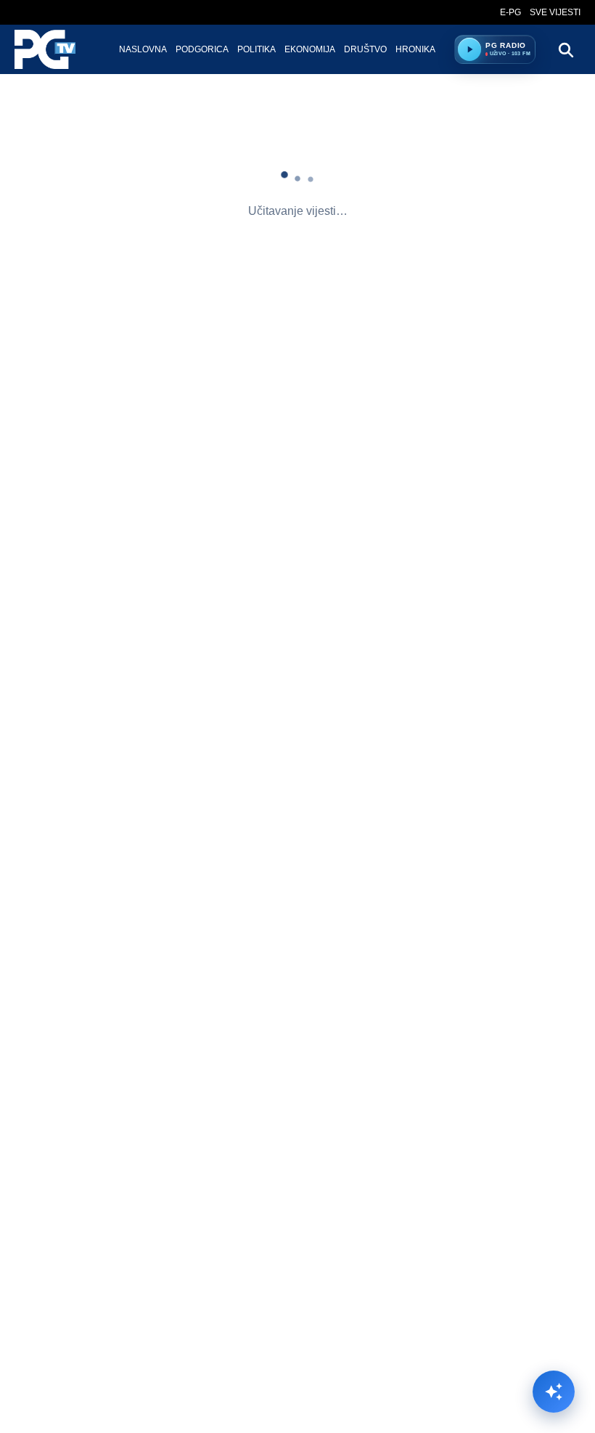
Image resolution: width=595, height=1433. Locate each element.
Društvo (365, 49)
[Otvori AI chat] (554, 1392)
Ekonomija (309, 49)
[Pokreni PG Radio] (469, 49)
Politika (256, 49)
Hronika (415, 49)
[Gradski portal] (57, 49)
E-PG (510, 12)
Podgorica (202, 49)
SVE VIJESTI (555, 12)
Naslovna (143, 49)
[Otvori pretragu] (565, 49)
